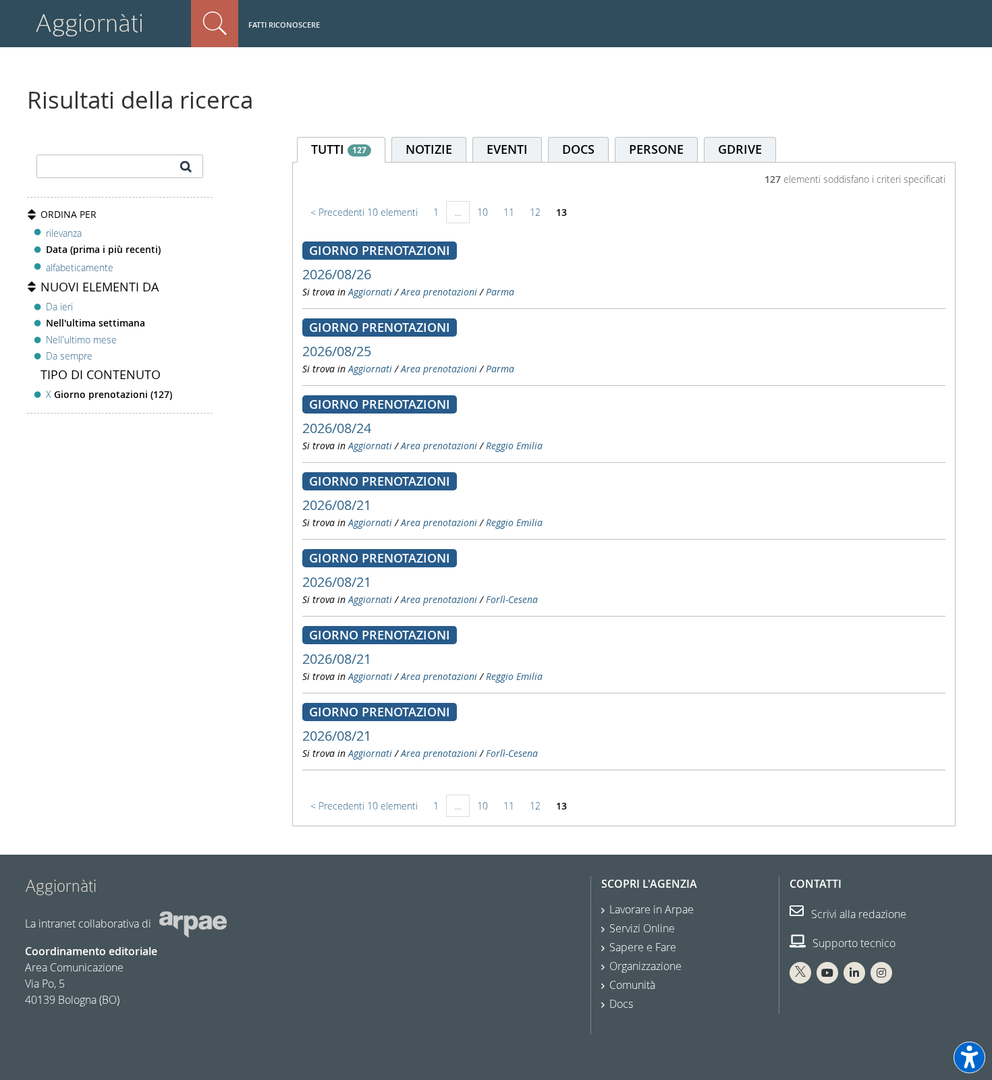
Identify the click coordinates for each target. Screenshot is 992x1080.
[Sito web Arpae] (193, 923)
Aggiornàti (89, 23)
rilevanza (64, 233)
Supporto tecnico (852, 943)
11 (508, 212)
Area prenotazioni (439, 291)
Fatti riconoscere (284, 25)
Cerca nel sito (214, 23)
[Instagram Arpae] (881, 972)
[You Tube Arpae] (827, 972)
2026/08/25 (336, 351)
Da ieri (59, 306)
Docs (621, 1003)
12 (535, 212)
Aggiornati (370, 291)
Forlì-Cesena (512, 599)
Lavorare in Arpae (651, 909)
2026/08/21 (336, 505)
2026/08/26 (336, 274)
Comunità (632, 984)
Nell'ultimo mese (81, 339)
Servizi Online (642, 928)
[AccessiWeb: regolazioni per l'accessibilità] (969, 1057)
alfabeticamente (79, 267)
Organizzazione (645, 966)
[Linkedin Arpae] (854, 972)
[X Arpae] (800, 972)
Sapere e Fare (642, 947)
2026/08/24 (336, 428)
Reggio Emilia (514, 445)
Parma (500, 291)
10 (482, 212)
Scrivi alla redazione (857, 914)
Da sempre (69, 355)
